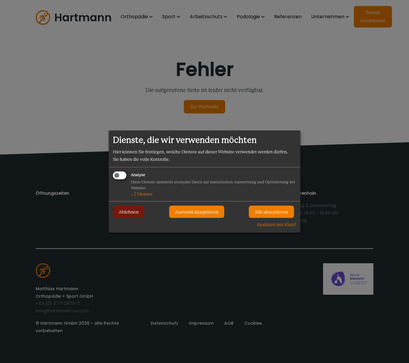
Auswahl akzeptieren (197, 211)
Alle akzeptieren (271, 211)
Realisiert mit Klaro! (276, 224)
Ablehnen (129, 211)
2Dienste (142, 194)
